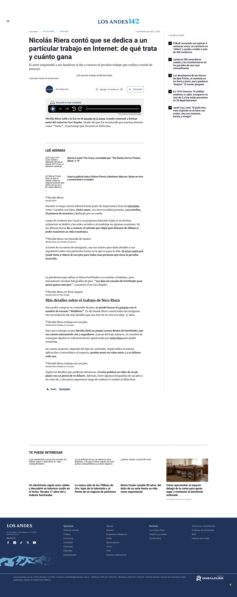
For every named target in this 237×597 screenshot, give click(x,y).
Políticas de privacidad (203, 530)
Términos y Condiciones (203, 526)
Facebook (8, 542)
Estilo (109, 538)
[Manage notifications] (230, 585)
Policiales (68, 546)
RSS (194, 534)
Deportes (68, 550)
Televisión (64, 389)
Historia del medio (200, 538)
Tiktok (21, 542)
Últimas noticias (71, 530)
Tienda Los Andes (158, 534)
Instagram (14, 542)
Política (67, 534)
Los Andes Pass (157, 530)
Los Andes (33, 31)
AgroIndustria (112, 542)
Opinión (110, 530)
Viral (108, 550)
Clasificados (155, 538)
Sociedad (68, 542)
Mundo (109, 526)
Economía (68, 538)
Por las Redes (48, 31)
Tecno (109, 546)
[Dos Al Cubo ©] (210, 580)
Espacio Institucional (116, 555)
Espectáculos (70, 555)
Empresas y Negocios (116, 534)
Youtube (34, 542)
